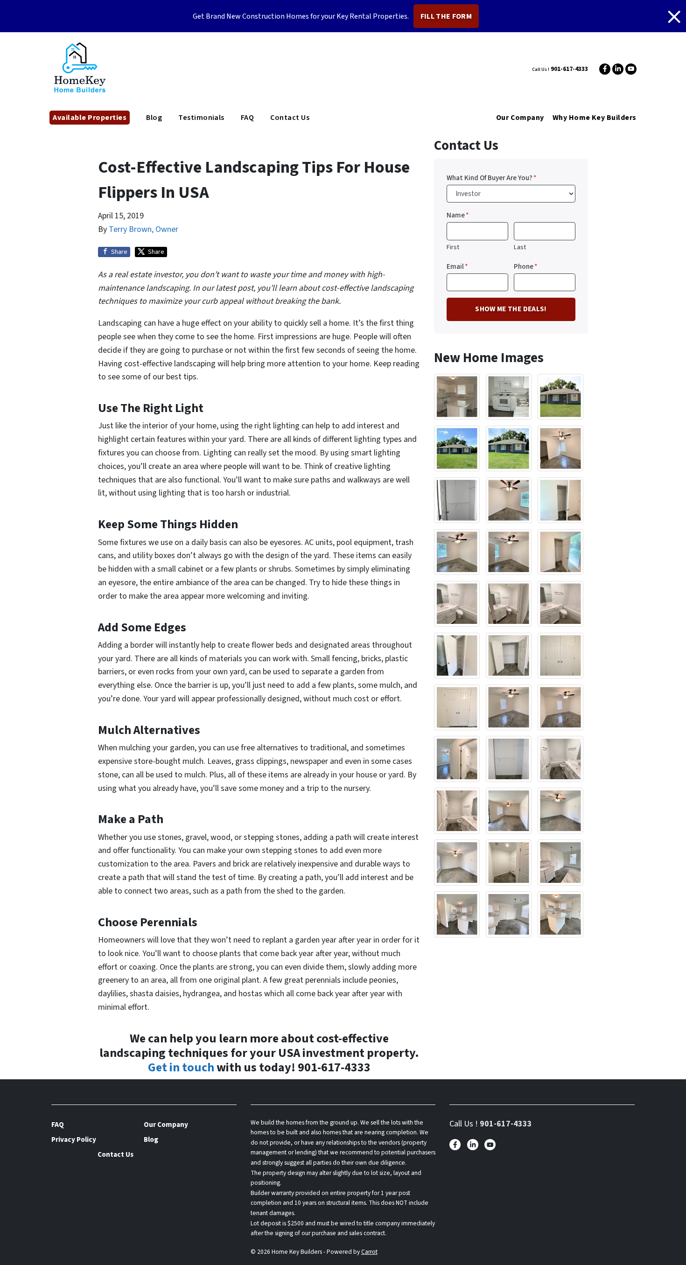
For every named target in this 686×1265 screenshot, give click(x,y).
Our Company (520, 117)
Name (458, 215)
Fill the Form (446, 16)
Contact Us (289, 117)
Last (520, 247)
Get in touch (181, 1067)
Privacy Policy (73, 1139)
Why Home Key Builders (595, 117)
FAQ (247, 117)
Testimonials (201, 117)
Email (457, 266)
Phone (526, 266)
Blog (154, 117)
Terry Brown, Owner (143, 229)
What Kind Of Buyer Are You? (492, 178)
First (453, 247)
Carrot (369, 1251)
